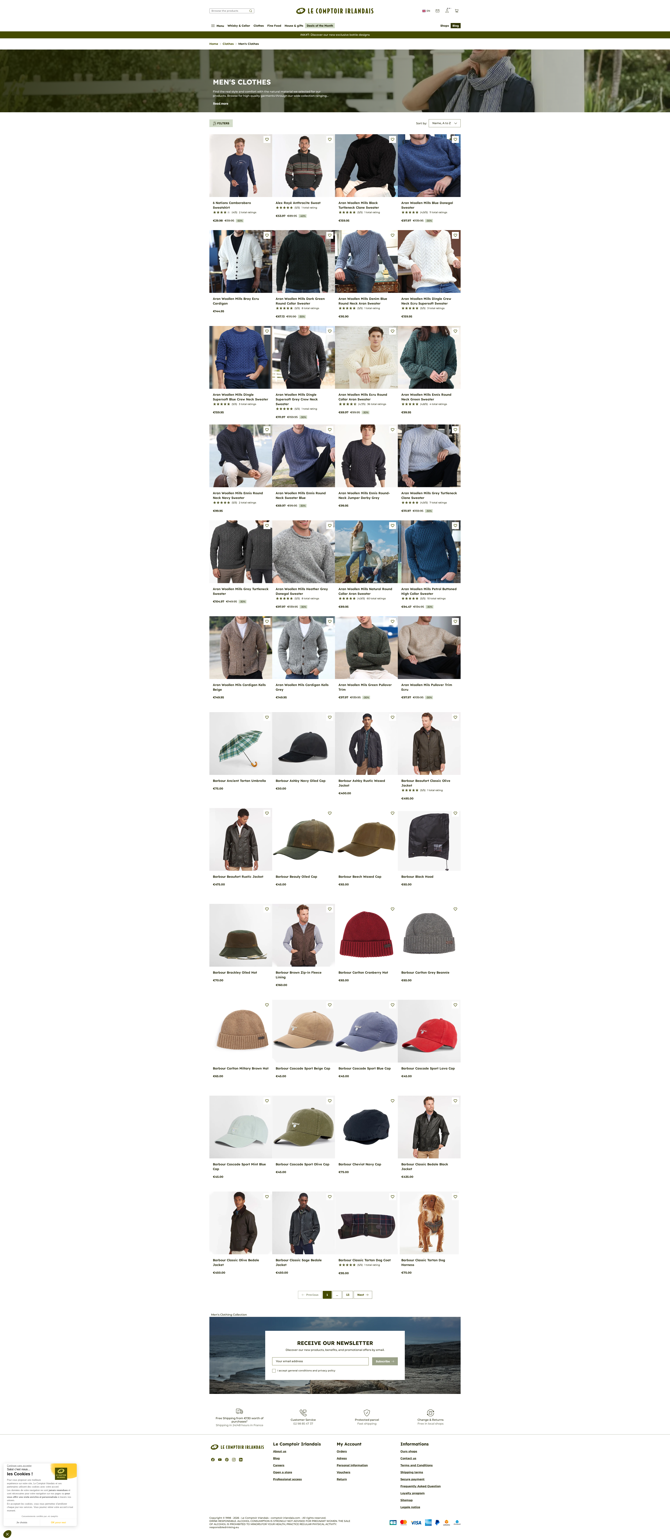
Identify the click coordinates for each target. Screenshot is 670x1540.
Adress (342, 1458)
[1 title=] (214, 212)
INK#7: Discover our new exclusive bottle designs (335, 34)
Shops (444, 25)
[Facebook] (212, 1459)
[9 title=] (353, 404)
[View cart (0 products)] (457, 11)
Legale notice (410, 1507)
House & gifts (294, 25)
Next (360, 1294)
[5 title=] (228, 212)
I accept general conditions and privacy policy (306, 1370)
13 (347, 1294)
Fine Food (274, 25)
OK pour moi (58, 1522)
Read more (220, 103)
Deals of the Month (320, 25)
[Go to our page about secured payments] (425, 1522)
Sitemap (406, 1500)
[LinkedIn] (240, 1459)
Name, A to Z (441, 123)
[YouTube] (219, 1459)
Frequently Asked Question (420, 1486)
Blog (455, 25)
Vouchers (343, 1472)
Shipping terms (411, 1472)
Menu (220, 26)
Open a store (282, 1472)
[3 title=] (221, 212)
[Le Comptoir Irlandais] (335, 11)
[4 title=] (225, 212)
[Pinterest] (226, 1459)
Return (342, 1479)
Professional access (287, 1479)
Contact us (408, 1458)
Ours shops (408, 1451)
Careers (278, 1465)
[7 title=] (350, 404)
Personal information (352, 1465)
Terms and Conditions (416, 1465)
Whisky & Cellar (239, 25)
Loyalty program (412, 1493)
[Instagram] (233, 1459)
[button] (7, 1534)
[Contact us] (437, 11)
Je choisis (21, 1522)
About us (279, 1451)
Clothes (259, 25)
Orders (342, 1451)
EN (428, 10)
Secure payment (412, 1479)
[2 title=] (218, 212)
